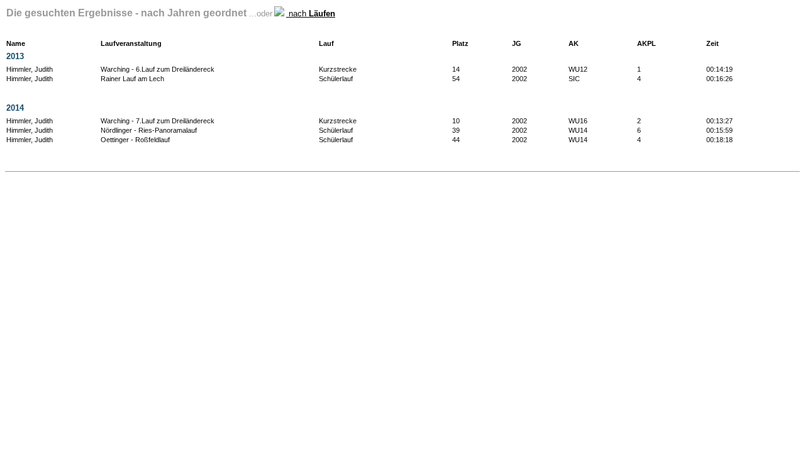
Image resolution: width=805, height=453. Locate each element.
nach (310, 13)
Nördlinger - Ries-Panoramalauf (149, 130)
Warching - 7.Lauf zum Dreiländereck (157, 121)
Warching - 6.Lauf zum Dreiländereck (157, 69)
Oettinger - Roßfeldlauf (135, 139)
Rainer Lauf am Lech (132, 78)
